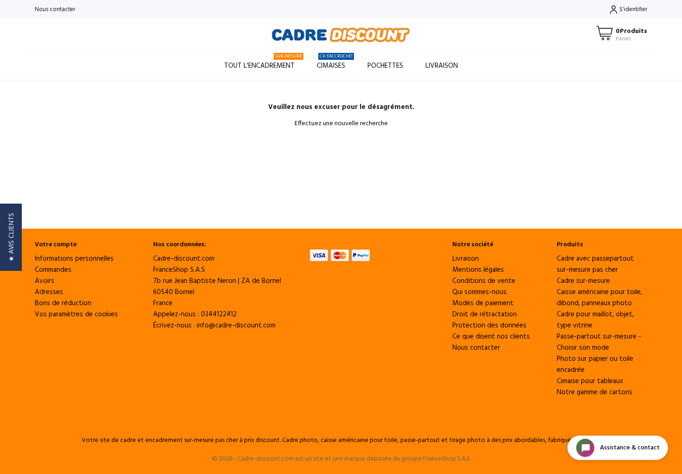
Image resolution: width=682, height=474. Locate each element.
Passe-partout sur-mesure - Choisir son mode (599, 342)
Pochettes (385, 65)
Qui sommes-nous (479, 292)
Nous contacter (55, 9)
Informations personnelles (74, 258)
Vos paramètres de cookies (76, 314)
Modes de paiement (483, 303)
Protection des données (489, 325)
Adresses (49, 292)
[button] (11, 237)
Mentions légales (478, 269)
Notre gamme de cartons (594, 392)
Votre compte (56, 244)
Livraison (441, 65)
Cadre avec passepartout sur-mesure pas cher (595, 264)
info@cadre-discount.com (236, 325)
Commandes (53, 269)
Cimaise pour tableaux (590, 381)
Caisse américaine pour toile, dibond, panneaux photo (599, 298)
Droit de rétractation (484, 314)
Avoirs (44, 281)
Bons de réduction (63, 303)
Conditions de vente (483, 281)
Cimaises (335, 61)
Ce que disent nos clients (491, 336)
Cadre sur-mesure (583, 281)
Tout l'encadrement (263, 61)
